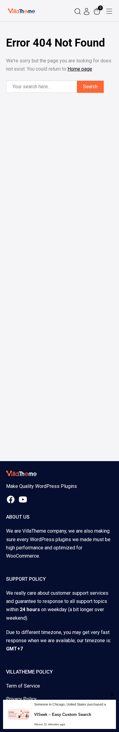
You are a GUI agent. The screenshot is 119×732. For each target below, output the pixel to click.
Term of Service (23, 686)
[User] (87, 11)
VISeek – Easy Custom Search (62, 714)
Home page (79, 69)
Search (90, 86)
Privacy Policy (21, 699)
